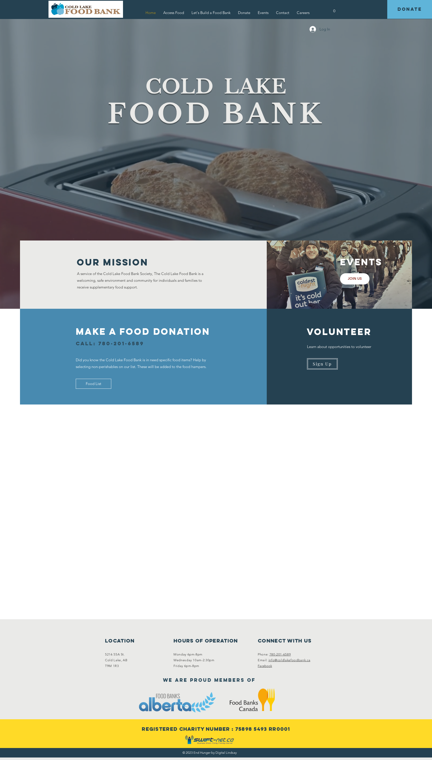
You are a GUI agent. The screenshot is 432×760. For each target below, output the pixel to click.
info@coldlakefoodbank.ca (289, 660)
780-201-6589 (280, 654)
